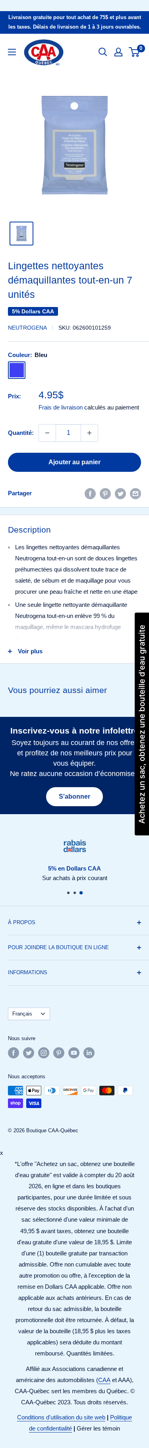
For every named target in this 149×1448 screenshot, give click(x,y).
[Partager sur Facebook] (90, 493)
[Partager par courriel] (135, 493)
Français (22, 1014)
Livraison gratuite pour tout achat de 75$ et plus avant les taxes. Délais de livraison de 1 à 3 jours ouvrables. (74, 22)
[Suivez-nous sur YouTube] (73, 1052)
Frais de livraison (61, 407)
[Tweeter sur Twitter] (120, 493)
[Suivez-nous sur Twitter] (28, 1052)
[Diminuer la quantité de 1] (47, 433)
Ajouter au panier (74, 462)
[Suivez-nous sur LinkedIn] (89, 1052)
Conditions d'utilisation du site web (61, 1417)
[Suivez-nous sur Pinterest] (58, 1052)
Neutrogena (27, 327)
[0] (134, 52)
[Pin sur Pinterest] (105, 493)
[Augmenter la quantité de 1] (89, 433)
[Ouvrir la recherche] (103, 52)
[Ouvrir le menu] (12, 52)
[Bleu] (17, 370)
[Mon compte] (118, 52)
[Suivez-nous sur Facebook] (13, 1052)
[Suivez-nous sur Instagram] (43, 1052)
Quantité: (21, 432)
